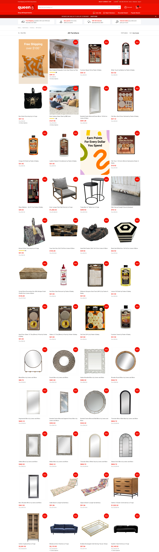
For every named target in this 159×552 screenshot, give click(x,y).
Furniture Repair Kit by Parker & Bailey (90, 70)
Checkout (134, 1)
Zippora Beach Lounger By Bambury (90, 502)
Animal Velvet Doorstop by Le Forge (29, 248)
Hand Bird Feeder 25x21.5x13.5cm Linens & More (94, 248)
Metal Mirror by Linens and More (28, 377)
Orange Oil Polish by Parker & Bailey (29, 161)
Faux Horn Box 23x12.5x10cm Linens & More (62, 248)
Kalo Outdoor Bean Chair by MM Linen (60, 116)
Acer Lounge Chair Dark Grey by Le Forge (61, 207)
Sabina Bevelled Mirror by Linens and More (92, 377)
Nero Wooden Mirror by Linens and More (30, 502)
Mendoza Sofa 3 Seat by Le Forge (59, 544)
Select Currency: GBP (105, 1)
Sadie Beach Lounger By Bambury (59, 502)
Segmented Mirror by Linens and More (29, 418)
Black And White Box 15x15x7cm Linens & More (124, 248)
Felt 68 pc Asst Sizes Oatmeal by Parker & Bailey (124, 116)
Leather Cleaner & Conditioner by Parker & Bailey (63, 161)
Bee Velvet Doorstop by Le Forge (28, 116)
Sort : (131, 33)
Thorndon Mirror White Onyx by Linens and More (93, 461)
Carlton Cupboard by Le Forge (27, 544)
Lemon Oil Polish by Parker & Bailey (121, 291)
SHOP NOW (94, 16)
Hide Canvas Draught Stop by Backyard (122, 207)
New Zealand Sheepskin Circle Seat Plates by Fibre (64, 70)
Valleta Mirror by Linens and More (28, 461)
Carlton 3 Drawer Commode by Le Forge (122, 502)
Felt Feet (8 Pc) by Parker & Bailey (89, 334)
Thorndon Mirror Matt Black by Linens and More (124, 418)
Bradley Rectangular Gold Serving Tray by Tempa (93, 544)
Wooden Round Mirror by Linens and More (123, 377)
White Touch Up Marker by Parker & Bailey (122, 70)
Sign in (139, 1)
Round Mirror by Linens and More (59, 377)
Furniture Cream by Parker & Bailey (121, 334)
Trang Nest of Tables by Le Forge (89, 207)
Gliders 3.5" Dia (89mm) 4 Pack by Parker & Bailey (63, 334)
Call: (123, 1)
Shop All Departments (25, 13)
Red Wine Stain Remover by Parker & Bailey (62, 291)
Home (130, 1)
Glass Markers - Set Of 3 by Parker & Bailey (31, 207)
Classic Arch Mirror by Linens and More (122, 461)
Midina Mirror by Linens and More (59, 461)
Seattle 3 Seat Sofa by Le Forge (120, 544)
